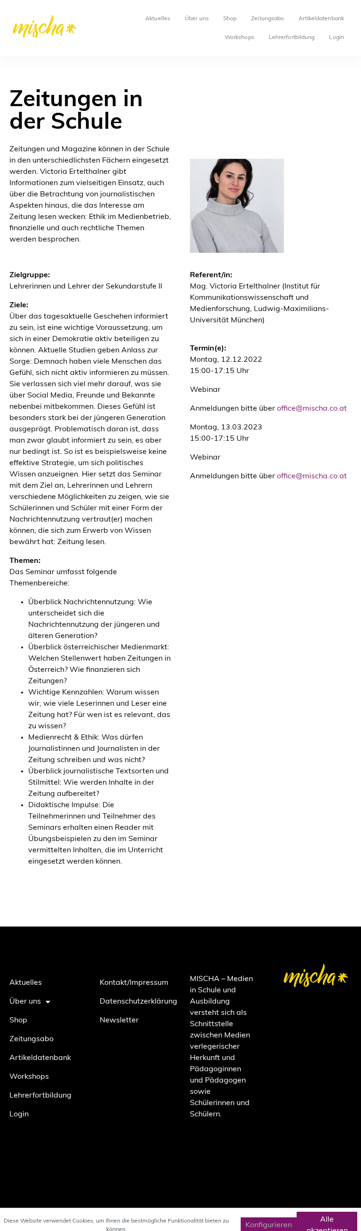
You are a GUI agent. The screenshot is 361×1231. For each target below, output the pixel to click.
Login (336, 37)
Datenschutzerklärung (135, 1001)
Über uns (197, 19)
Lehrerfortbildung (292, 37)
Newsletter (119, 1020)
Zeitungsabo (267, 19)
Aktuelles (157, 19)
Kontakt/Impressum (134, 983)
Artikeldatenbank (321, 19)
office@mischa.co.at (312, 409)
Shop (229, 19)
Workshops (239, 37)
